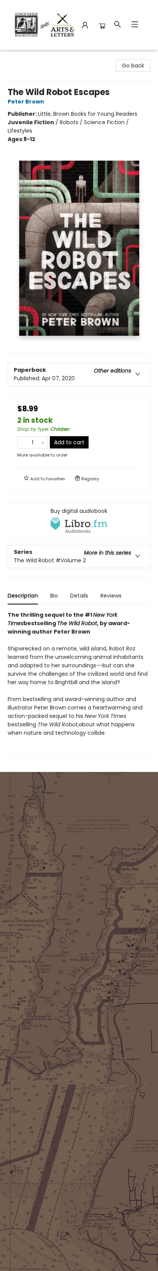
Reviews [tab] (111, 595)
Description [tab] (23, 595)
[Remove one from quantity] (22, 442)
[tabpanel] (79, 683)
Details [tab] (79, 595)
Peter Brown (26, 101)
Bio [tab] (54, 595)
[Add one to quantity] (43, 442)
